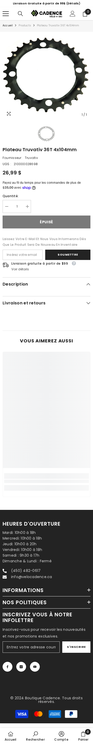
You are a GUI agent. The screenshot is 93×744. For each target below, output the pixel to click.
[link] (46, 486)
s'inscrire (76, 652)
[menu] (6, 19)
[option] (46, 81)
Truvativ (31, 163)
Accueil (8, 31)
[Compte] (72, 19)
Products (25, 31)
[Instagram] (21, 672)
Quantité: (11, 201)
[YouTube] (35, 672)
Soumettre (68, 260)
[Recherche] (20, 19)
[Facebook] (7, 672)
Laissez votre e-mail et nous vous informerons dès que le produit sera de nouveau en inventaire (44, 247)
